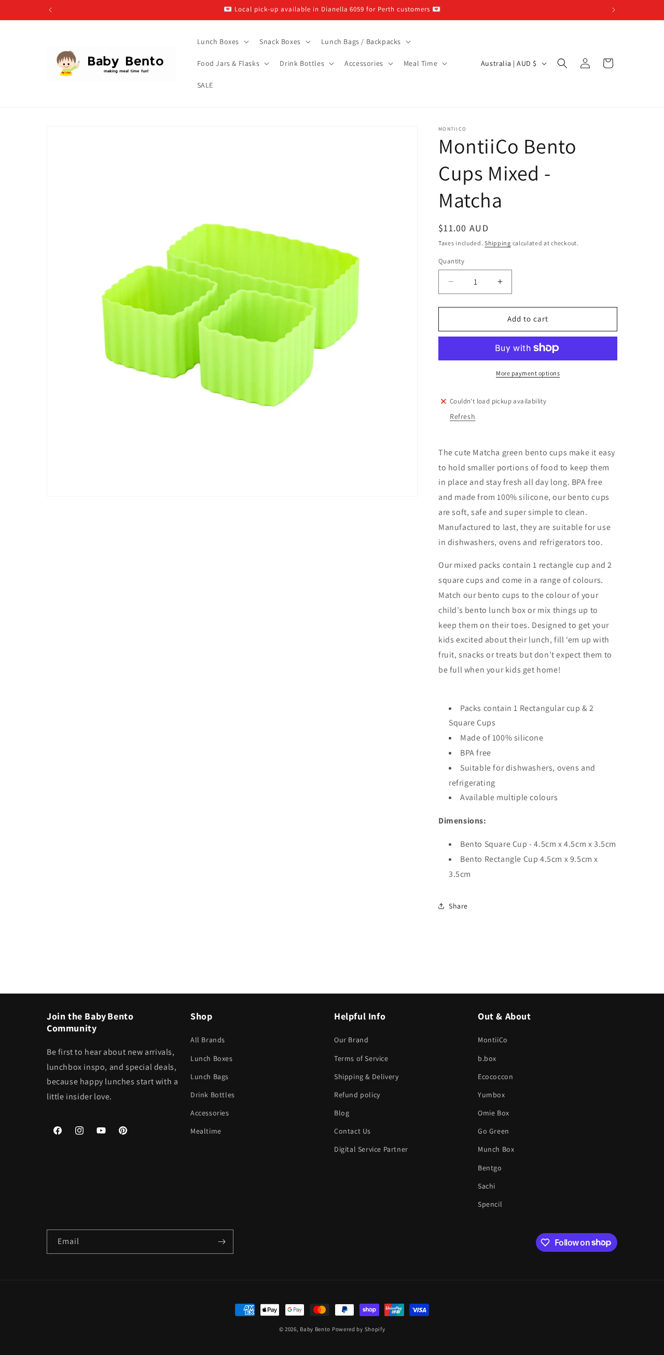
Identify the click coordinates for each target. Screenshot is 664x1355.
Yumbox (491, 1094)
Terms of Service (361, 1058)
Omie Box (493, 1112)
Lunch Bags (209, 1076)
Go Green (493, 1131)
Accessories (209, 1112)
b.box (487, 1058)
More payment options (528, 372)
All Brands (207, 1040)
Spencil (490, 1204)
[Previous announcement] (50, 10)
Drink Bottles (212, 1094)
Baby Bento (315, 1329)
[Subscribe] (221, 1242)
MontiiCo (493, 1040)
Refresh (462, 416)
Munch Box (496, 1149)
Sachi (486, 1186)
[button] (222, 41)
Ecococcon (495, 1076)
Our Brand (351, 1040)
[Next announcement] (613, 10)
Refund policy (357, 1094)
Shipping (498, 243)
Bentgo (490, 1167)
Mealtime (206, 1131)
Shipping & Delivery (366, 1076)
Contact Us (352, 1131)
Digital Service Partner (371, 1149)
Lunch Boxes (211, 1058)
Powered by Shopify (358, 1329)
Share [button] (458, 905)
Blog (341, 1112)
